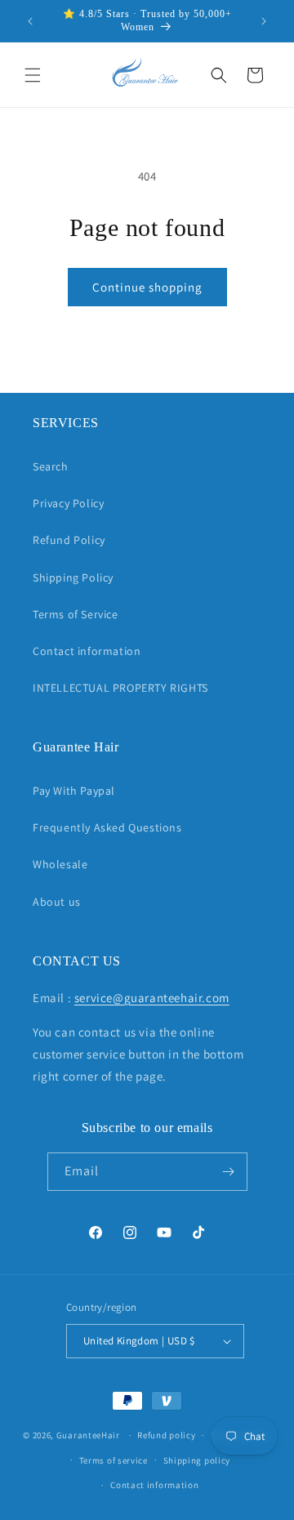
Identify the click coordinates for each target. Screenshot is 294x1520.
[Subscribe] (229, 1171)
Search (51, 466)
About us (57, 901)
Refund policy (166, 1435)
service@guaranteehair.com (151, 997)
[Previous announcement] (30, 21)
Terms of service (113, 1460)
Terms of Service (75, 614)
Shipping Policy (73, 577)
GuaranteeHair (88, 1435)
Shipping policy (197, 1460)
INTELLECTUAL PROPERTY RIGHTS (120, 687)
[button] (33, 75)
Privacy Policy (68, 503)
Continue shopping (147, 287)
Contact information (86, 651)
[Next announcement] (264, 21)
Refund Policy (69, 540)
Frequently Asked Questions (107, 827)
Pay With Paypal (74, 790)
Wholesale (60, 864)
